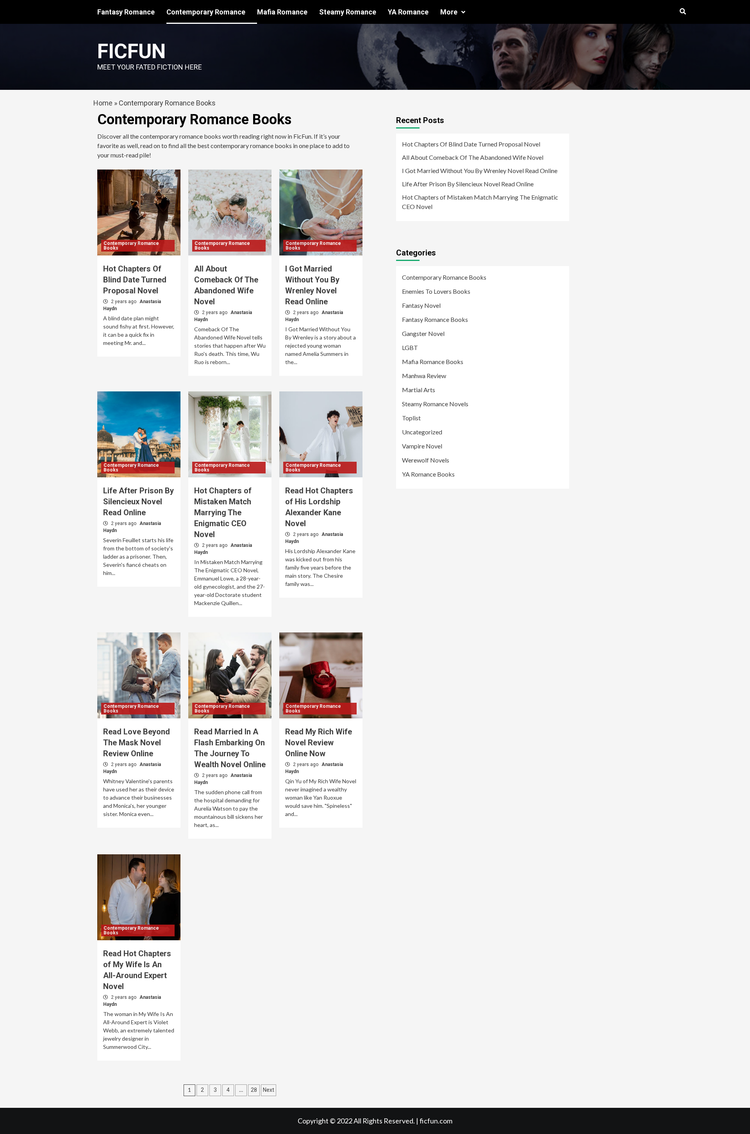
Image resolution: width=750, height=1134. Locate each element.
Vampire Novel (422, 446)
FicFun (131, 51)
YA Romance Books (428, 474)
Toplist (411, 417)
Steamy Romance (347, 12)
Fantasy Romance (126, 12)
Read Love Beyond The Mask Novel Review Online (136, 742)
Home (102, 103)
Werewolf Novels (425, 460)
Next (268, 1090)
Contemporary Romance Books (131, 246)
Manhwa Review (424, 375)
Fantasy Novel (421, 305)
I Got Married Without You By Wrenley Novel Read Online (479, 170)
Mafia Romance (282, 12)
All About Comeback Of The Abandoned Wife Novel (472, 157)
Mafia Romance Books (432, 361)
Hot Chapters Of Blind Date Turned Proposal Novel (134, 279)
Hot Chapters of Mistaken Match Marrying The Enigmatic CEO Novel (223, 512)
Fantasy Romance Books (435, 319)
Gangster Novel (423, 333)
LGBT (410, 347)
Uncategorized (422, 432)
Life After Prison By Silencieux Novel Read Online (138, 501)
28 (254, 1090)
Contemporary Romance (205, 12)
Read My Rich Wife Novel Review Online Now (318, 742)
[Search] (683, 11)
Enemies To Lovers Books (436, 291)
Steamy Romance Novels (435, 403)
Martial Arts (418, 389)
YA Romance (408, 12)
